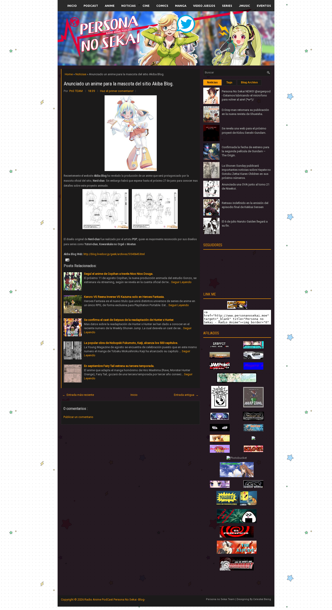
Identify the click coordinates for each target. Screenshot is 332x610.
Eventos (264, 5)
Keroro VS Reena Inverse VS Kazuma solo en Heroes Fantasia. (124, 296)
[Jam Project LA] (220, 368)
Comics (162, 5)
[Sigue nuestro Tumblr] (182, 49)
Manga (180, 5)
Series (227, 5)
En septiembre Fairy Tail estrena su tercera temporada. (119, 366)
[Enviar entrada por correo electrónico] (67, 259)
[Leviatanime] (237, 381)
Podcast (91, 5)
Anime (110, 5)
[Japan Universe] (253, 430)
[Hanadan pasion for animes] (253, 347)
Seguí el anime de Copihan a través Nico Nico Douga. (118, 273)
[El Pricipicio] (237, 536)
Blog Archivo (249, 82)
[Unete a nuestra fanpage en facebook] (152, 33)
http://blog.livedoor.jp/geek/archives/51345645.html (114, 254)
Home (69, 74)
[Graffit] (220, 347)
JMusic (244, 5)
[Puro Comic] (219, 407)
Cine (146, 5)
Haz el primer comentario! (116, 91)
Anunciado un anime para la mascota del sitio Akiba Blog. (119, 84)
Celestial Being (262, 599)
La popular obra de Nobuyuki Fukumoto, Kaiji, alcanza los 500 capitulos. (131, 343)
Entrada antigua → (186, 394)
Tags (229, 82)
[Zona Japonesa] (220, 357)
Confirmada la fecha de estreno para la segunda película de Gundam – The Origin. (245, 151)
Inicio (72, 5)
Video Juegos (204, 5)
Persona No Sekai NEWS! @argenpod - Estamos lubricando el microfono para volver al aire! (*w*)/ (246, 95)
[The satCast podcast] (237, 552)
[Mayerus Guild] (253, 368)
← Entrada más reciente (78, 394)
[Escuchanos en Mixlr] (216, 41)
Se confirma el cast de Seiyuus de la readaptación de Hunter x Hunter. (129, 319)
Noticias (128, 5)
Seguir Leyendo (181, 282)
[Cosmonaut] (237, 569)
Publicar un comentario (78, 417)
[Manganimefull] (220, 430)
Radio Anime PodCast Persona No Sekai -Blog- (114, 599)
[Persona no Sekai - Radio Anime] (237, 307)
